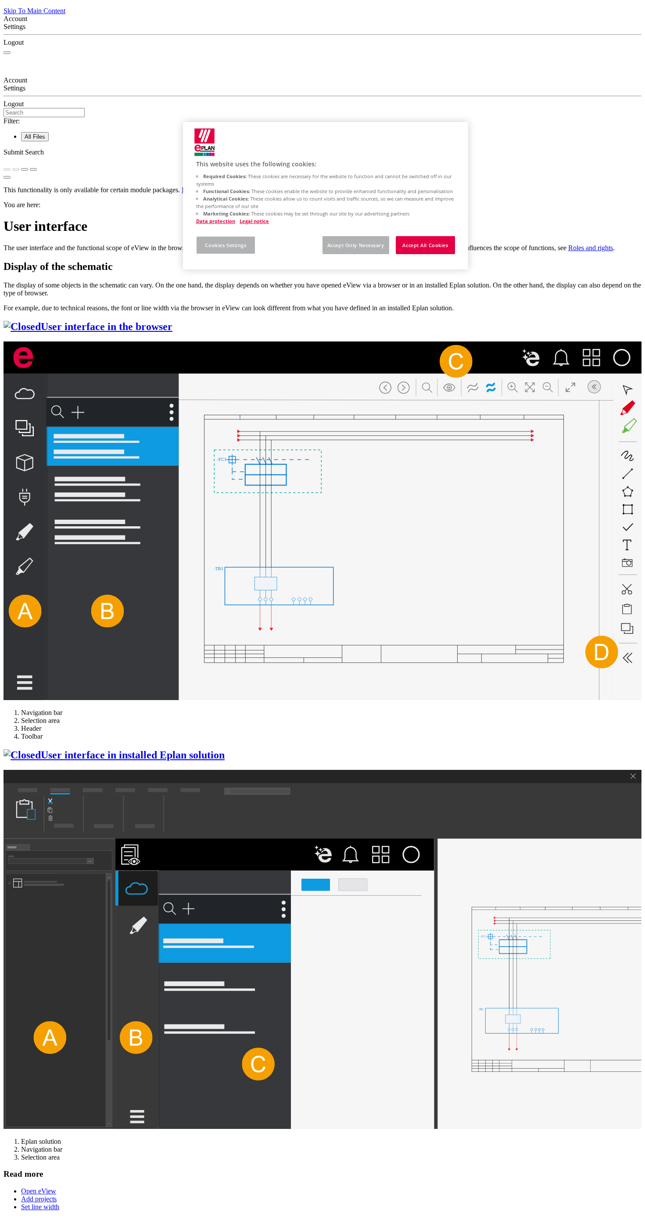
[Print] (33, 169)
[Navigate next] (15, 169)
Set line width (40, 1207)
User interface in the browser (106, 326)
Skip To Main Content (34, 10)
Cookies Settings (225, 245)
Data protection (215, 221)
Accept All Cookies (425, 245)
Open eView (38, 1191)
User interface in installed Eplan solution (133, 755)
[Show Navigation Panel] (7, 52)
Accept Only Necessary (355, 245)
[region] (325, 196)
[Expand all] (24, 169)
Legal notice (254, 221)
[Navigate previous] (7, 169)
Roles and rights (590, 248)
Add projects (39, 1199)
